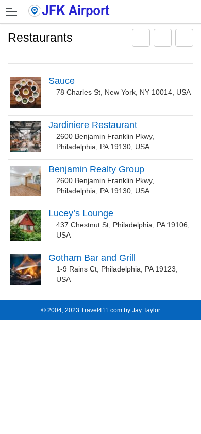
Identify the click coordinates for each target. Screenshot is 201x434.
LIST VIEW (163, 43)
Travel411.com (101, 310)
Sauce (61, 80)
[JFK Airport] (71, 11)
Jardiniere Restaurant (92, 125)
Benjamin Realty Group (96, 169)
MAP (141, 43)
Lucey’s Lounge (80, 213)
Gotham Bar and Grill (92, 257)
